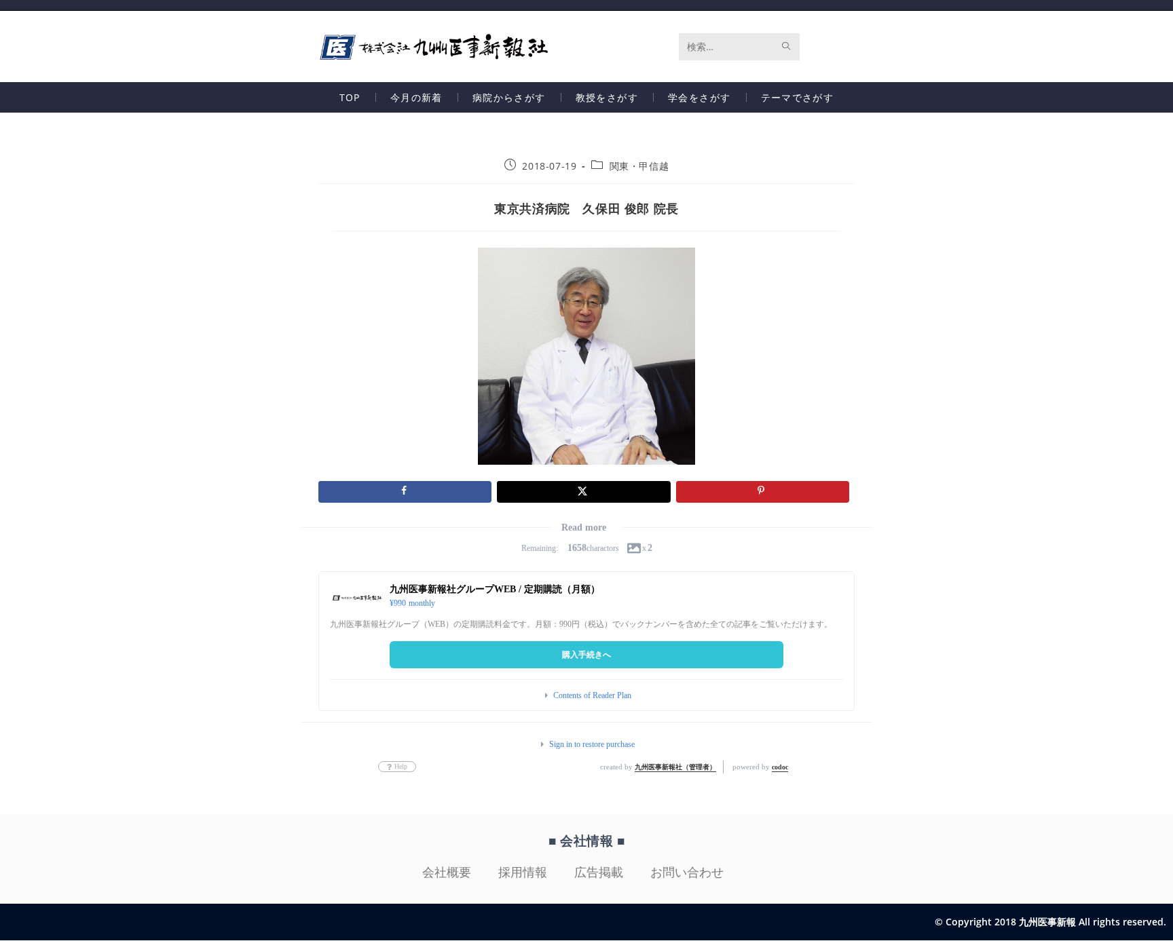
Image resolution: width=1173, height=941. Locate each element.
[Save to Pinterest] (762, 492)
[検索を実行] (787, 46)
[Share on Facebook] (404, 492)
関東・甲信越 (639, 165)
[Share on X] (583, 492)
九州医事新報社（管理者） (675, 767)
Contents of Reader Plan (592, 695)
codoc (780, 767)
